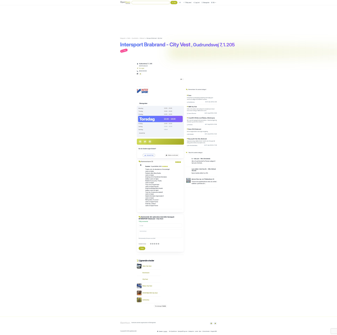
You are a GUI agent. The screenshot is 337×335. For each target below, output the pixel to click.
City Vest (145, 279)
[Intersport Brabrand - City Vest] (142, 90)
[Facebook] (211, 323)
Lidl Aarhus (145, 300)
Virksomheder (206, 331)
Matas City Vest (147, 286)
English (165, 331)
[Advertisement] (168, 19)
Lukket (124, 50)
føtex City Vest (146, 266)
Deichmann (145, 272)
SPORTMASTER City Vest (149, 293)
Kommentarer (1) (147, 161)
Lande (196, 331)
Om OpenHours (173, 331)
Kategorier (191, 331)
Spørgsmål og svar (182, 331)
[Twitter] (215, 323)
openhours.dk (132, 331)
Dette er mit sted (173, 155)
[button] (213, 2)
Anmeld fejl (142, 133)
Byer (200, 331)
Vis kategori (160, 306)
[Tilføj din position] (180, 2)
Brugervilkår (214, 331)
